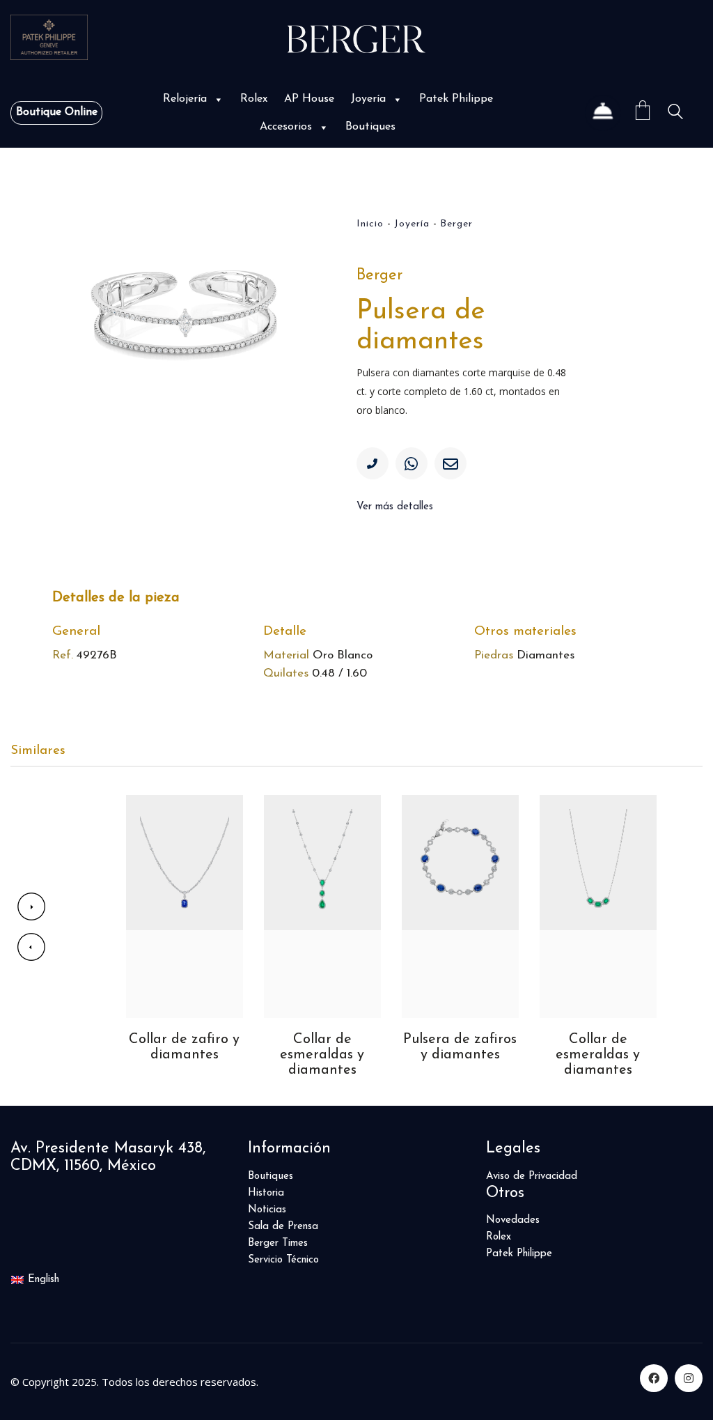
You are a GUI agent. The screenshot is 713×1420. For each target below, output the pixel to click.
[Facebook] (654, 1378)
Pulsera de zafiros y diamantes (322, 1047)
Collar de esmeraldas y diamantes (184, 1055)
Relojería (185, 99)
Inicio (370, 224)
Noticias (267, 1210)
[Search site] (675, 114)
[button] (217, 99)
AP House (309, 99)
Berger (456, 224)
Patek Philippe (456, 99)
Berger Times (278, 1243)
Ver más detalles (394, 507)
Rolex (253, 99)
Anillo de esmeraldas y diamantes (598, 1055)
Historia (266, 1193)
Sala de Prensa (283, 1226)
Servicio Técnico (283, 1260)
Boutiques (370, 126)
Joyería (368, 99)
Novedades (513, 1220)
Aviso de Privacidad (531, 1176)
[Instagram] (689, 1378)
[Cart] (642, 112)
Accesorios (286, 126)
